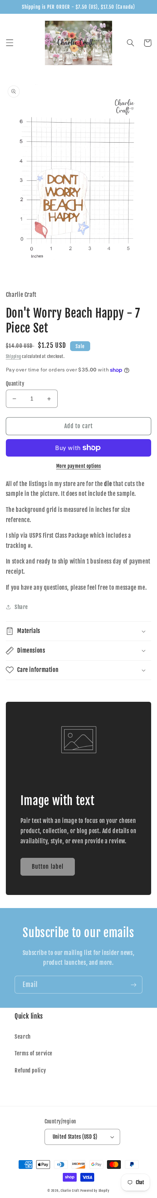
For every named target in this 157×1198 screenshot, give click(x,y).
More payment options (78, 466)
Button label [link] (48, 866)
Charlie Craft (70, 1191)
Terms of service (34, 1053)
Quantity (15, 384)
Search (23, 1036)
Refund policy (30, 1070)
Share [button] (21, 607)
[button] (9, 43)
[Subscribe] (133, 985)
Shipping (13, 356)
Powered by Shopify (94, 1191)
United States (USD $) (75, 1137)
